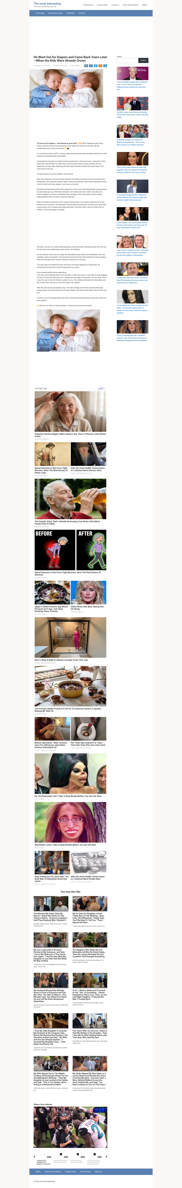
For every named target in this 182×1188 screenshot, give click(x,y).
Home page (40, 13)
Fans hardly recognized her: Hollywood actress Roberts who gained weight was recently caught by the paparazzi (132, 197)
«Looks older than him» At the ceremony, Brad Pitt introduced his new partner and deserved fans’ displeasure (132, 280)
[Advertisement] (91, 34)
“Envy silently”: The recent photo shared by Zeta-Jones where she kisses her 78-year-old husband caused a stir (132, 225)
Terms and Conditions (130, 5)
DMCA (144, 5)
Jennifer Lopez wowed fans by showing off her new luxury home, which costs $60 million (132, 114)
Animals (82, 13)
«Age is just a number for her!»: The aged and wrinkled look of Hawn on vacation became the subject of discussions (132, 252)
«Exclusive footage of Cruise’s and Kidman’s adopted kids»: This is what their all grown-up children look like (131, 142)
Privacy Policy (88, 5)
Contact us (115, 5)
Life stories (63, 65)
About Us (98, 1172)
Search (119, 57)
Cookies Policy (102, 5)
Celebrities (70, 13)
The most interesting (47, 3)
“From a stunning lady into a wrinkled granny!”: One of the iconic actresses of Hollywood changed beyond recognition (132, 338)
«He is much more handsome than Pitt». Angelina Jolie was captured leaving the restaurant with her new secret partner (132, 169)
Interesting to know (55, 13)
